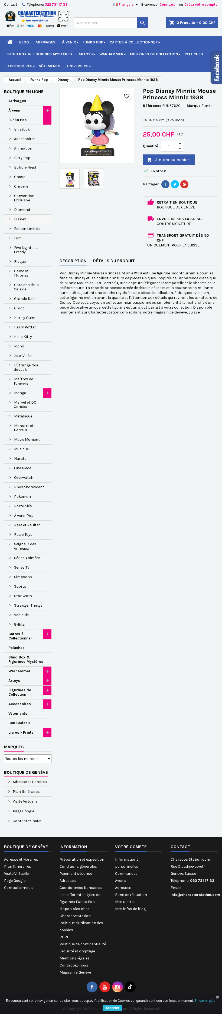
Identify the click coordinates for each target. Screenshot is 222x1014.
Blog (24, 42)
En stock (22, 129)
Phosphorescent (29, 487)
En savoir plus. (205, 1001)
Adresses (68, 880)
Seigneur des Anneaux (25, 546)
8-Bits (19, 624)
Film (18, 238)
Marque (194, 105)
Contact (10, 4)
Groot (19, 308)
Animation (23, 148)
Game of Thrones (21, 273)
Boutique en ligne (24, 91)
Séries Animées (27, 558)
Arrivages (45, 42)
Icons (19, 346)
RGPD (65, 937)
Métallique (23, 416)
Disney (20, 219)
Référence (152, 105)
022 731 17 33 (56, 4)
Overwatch (23, 477)
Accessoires (19, 66)
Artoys (86, 54)
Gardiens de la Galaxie (26, 287)
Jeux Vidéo (23, 355)
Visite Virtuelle (24, 801)
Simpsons (23, 577)
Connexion (168, 4)
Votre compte (131, 846)
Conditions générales (78, 866)
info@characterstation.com (195, 894)
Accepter (112, 1008)
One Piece (22, 468)
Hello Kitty (23, 336)
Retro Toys (23, 534)
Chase (19, 177)
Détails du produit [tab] (114, 260)
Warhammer (111, 54)
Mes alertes (125, 901)
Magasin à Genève (75, 972)
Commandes (126, 873)
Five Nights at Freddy (26, 249)
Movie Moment (27, 439)
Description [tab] (73, 260)
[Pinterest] (184, 184)
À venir (69, 42)
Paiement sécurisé (76, 873)
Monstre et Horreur (24, 427)
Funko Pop (93, 42)
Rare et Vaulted (27, 525)
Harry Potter (25, 327)
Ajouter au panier (168, 159)
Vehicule (21, 615)
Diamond (22, 209)
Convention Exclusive (24, 198)
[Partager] (165, 184)
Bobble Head (25, 167)
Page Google (23, 811)
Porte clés (23, 506)
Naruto (20, 458)
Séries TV (22, 567)
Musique (21, 449)
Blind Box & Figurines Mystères (39, 54)
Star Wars (23, 596)
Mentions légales (75, 958)
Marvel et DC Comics (25, 404)
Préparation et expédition (82, 859)
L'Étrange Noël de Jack (27, 367)
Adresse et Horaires (29, 781)
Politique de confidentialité (83, 944)
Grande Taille (25, 298)
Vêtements (49, 66)
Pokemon (22, 496)
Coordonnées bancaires (81, 887)
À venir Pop (24, 515)
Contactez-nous (26, 821)
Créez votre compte (200, 4)
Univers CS (78, 66)
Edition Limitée (27, 228)
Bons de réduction (131, 894)
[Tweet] (175, 184)
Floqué (20, 261)
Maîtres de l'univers (23, 381)
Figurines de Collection (154, 54)
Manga (20, 393)
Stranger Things (28, 605)
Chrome (21, 186)
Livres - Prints (21, 732)
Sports (20, 586)
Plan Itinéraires (26, 791)
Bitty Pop (22, 158)
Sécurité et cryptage (77, 951)
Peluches (194, 54)
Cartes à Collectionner (134, 42)
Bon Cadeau (19, 723)
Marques (14, 746)
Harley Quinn (25, 317)
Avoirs (120, 880)
